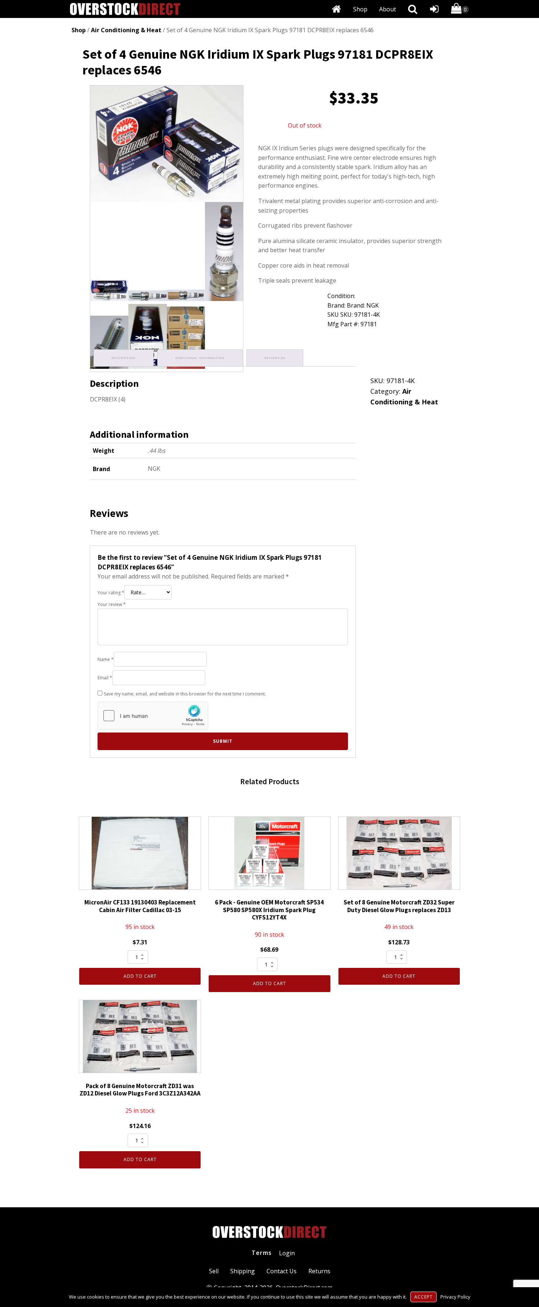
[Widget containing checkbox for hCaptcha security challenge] (153, 716)
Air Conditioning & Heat (126, 30)
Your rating (111, 593)
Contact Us (282, 1271)
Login (287, 1253)
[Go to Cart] (460, 9)
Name (106, 659)
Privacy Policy (455, 1296)
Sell (214, 1271)
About (387, 9)
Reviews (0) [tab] (274, 358)
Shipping (242, 1271)
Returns (319, 1271)
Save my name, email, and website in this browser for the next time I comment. (185, 694)
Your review (112, 604)
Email (105, 678)
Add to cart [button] (140, 976)
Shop (360, 9)
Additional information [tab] (200, 358)
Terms (262, 1253)
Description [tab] (123, 358)
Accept (423, 1297)
